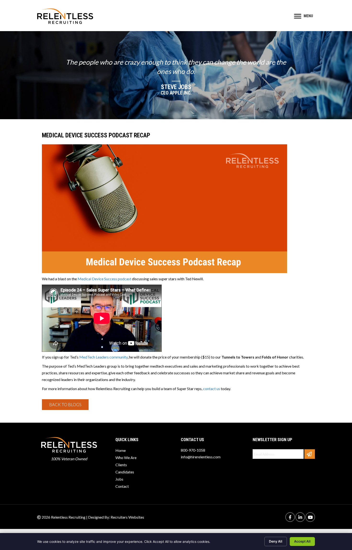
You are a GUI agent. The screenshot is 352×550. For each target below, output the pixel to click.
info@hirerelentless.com (201, 457)
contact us (211, 388)
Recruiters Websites (127, 517)
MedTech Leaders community (103, 357)
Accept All (302, 541)
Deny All (275, 541)
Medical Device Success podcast (104, 278)
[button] (65, 404)
